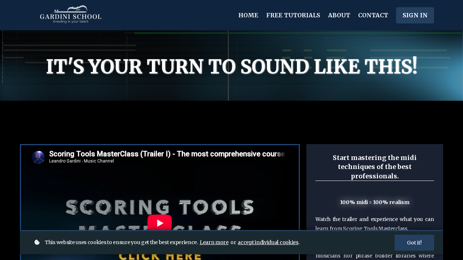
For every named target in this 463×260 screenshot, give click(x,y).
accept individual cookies (268, 242)
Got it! (414, 242)
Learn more (214, 242)
